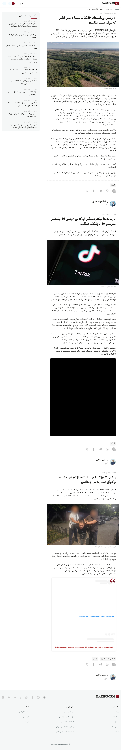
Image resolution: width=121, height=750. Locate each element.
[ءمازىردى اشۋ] (4, 3)
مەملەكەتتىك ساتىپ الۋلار (65, 732)
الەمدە (117, 732)
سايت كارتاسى (24, 712)
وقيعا (101, 9)
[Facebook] (93, 191)
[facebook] (32, 697)
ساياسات (116, 717)
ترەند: (117, 10)
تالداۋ (117, 722)
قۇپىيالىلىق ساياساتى (66, 717)
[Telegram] (100, 191)
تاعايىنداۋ (95, 9)
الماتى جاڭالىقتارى (108, 658)
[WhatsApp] (107, 191)
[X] (87, 191)
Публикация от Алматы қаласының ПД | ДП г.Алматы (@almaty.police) (84, 647)
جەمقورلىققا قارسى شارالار (65, 727)
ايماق (113, 185)
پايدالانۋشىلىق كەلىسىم (66, 712)
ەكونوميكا (115, 727)
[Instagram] (114, 191)
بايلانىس (26, 717)
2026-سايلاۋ (109, 9)
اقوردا (89, 9)
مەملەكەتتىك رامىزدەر (66, 722)
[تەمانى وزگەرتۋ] (11, 3)
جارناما (26, 722)
